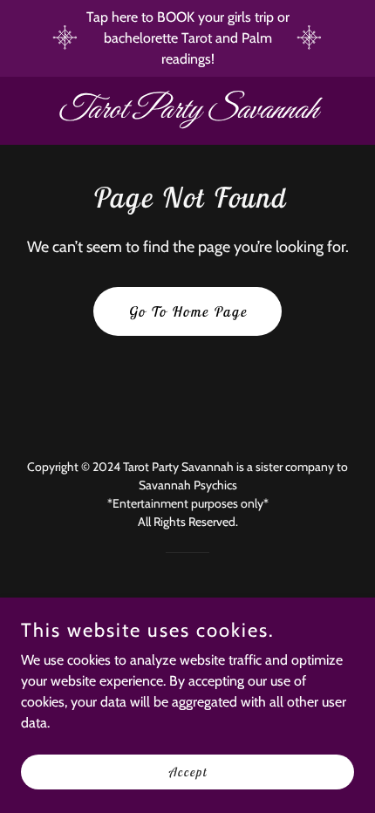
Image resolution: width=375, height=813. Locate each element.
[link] (187, 113)
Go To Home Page (187, 311)
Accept (187, 771)
